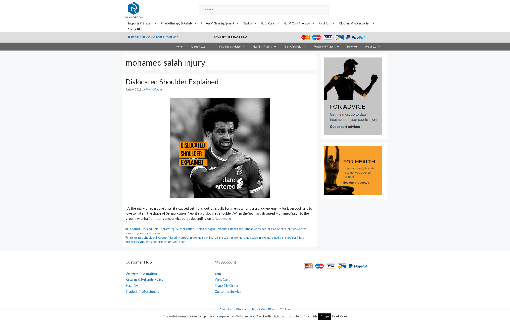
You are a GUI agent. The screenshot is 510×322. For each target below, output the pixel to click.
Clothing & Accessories (354, 23)
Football (135, 229)
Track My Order (227, 285)
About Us (226, 309)
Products (370, 46)
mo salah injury (228, 237)
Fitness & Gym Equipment (217, 23)
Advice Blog (135, 29)
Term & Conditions (263, 309)
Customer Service (228, 291)
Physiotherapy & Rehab (176, 23)
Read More (339, 316)
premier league (135, 241)
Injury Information (182, 229)
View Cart (222, 279)
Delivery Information (141, 273)
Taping (247, 23)
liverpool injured (166, 237)
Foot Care (268, 23)
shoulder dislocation (159, 241)
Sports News (197, 46)
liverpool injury (187, 237)
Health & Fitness (262, 46)
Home (179, 46)
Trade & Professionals (142, 291)
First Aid (324, 23)
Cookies (285, 309)
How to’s (352, 46)
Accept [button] (325, 316)
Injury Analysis (292, 46)
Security (132, 285)
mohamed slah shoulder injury (285, 237)
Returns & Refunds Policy (144, 279)
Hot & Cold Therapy (296, 23)
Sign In (219, 273)
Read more (223, 218)
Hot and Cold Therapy (156, 229)
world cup (179, 241)
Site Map (241, 309)
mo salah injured (208, 237)
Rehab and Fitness (324, 46)
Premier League (205, 229)
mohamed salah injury (252, 237)
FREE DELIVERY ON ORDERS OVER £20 (153, 37)
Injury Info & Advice (229, 46)
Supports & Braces (140, 23)
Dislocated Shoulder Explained (172, 81)
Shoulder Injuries (265, 229)
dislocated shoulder (142, 237)
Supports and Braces (147, 233)
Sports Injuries (286, 229)
